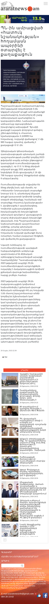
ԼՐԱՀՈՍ (24, 370)
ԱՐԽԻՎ (5, 561)
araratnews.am (21, 579)
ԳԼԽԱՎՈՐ (6, 552)
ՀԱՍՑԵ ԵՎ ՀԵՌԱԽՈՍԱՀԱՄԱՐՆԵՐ (19, 556)
